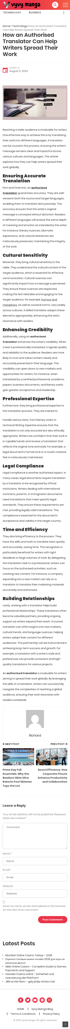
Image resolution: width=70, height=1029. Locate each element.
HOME (20, 1009)
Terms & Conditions (23, 1014)
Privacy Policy (51, 1014)
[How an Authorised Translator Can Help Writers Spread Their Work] (35, 102)
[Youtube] (35, 1000)
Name (6, 853)
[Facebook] (20, 1000)
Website (8, 886)
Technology (12, 12)
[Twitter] (28, 1000)
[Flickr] (42, 1000)
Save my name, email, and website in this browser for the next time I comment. (34, 908)
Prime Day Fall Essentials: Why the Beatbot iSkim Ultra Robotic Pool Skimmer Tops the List (17, 778)
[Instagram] (49, 1000)
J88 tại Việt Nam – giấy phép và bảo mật (30, 981)
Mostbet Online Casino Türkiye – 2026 (28, 955)
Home (6, 26)
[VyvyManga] (23, 4)
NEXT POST (12, 744)
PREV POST (58, 744)
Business (35, 12)
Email (6, 870)
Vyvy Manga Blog (42, 1009)
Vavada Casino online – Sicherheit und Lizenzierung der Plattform (29, 976)
